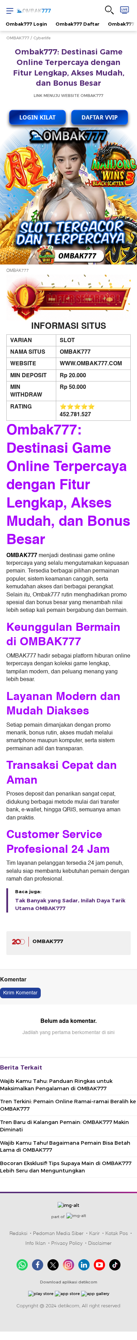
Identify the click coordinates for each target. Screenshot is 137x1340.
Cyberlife (42, 37)
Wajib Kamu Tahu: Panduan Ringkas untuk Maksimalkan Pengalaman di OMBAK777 (56, 1085)
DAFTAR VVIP (99, 116)
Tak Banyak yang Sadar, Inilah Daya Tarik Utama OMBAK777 (70, 904)
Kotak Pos (116, 1233)
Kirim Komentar (20, 993)
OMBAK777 (17, 37)
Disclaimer (100, 1243)
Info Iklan (35, 1243)
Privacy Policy (67, 1243)
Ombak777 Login (26, 24)
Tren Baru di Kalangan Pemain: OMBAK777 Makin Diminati (64, 1126)
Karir (94, 1233)
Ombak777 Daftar (77, 24)
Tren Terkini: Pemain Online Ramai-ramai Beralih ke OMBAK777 (68, 1105)
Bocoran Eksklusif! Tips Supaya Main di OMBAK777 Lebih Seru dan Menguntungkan (65, 1167)
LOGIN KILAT (37, 116)
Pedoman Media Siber (58, 1233)
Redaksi (18, 1233)
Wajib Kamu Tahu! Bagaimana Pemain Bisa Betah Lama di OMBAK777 (65, 1146)
